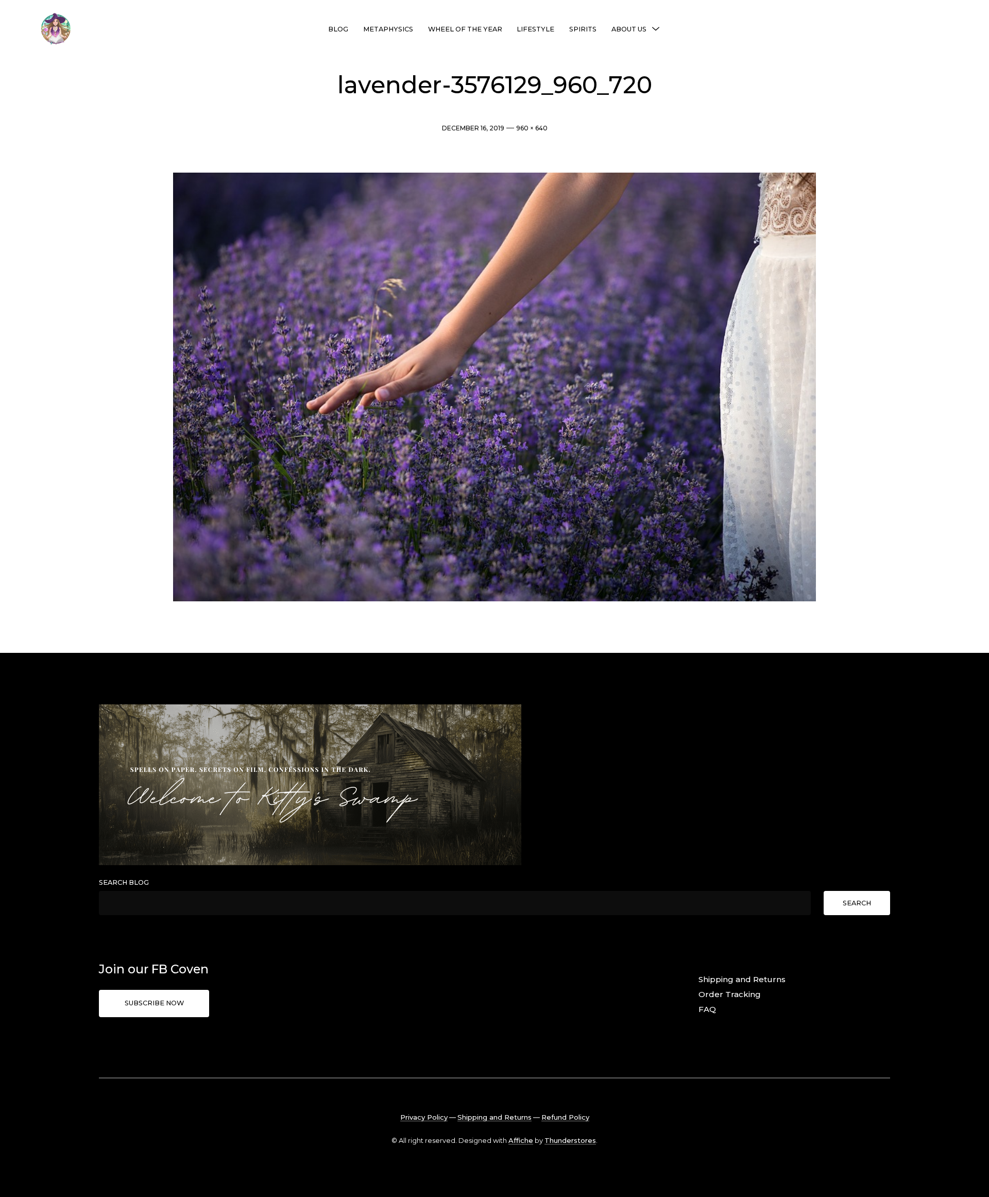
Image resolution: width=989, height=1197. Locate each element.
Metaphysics (388, 29)
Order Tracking (729, 994)
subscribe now (154, 1003)
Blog (338, 29)
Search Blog (124, 882)
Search (857, 903)
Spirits (582, 29)
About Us (628, 29)
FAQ (707, 1009)
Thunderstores (570, 1140)
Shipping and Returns (742, 979)
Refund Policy (565, 1117)
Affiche (520, 1140)
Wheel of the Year (465, 29)
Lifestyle (535, 29)
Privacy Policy (424, 1117)
